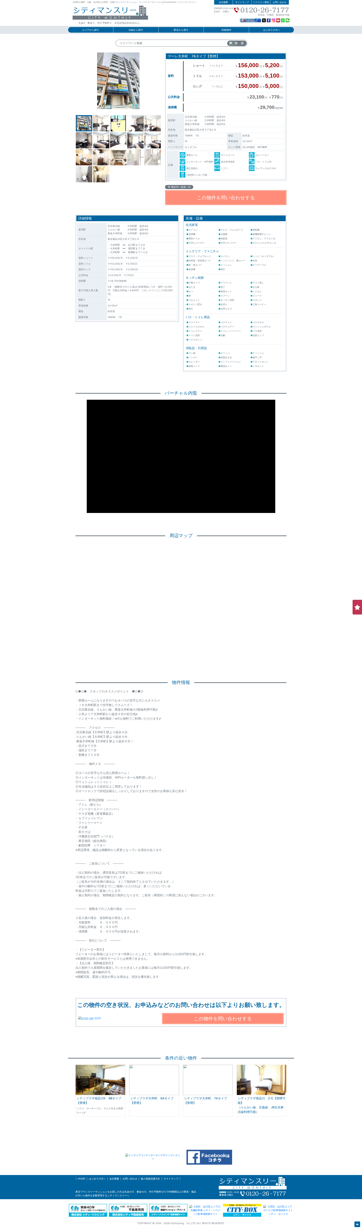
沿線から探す (136, 29)
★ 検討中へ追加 (179, 186)
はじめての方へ (271, 29)
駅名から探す (181, 29)
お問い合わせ (279, 2)
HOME (81, 1178)
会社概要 (223, 2)
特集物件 (226, 29)
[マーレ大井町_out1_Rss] (118, 80)
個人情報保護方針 (150, 1178)
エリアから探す (90, 29)
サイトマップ (242, 2)
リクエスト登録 (261, 2)
